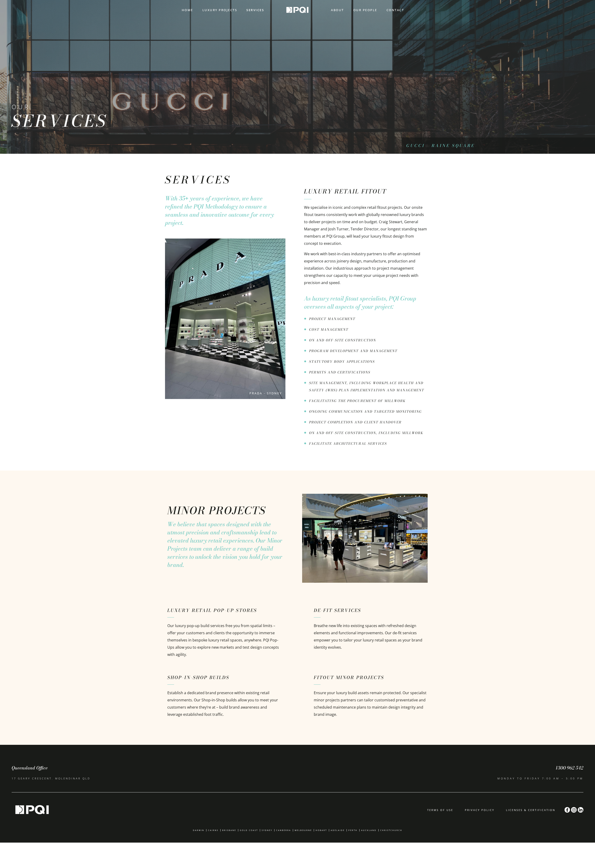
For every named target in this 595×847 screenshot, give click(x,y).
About (337, 10)
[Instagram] (574, 810)
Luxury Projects (219, 10)
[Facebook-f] (567, 810)
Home (187, 10)
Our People (365, 10)
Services (255, 10)
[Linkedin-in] (580, 810)
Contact (395, 10)
